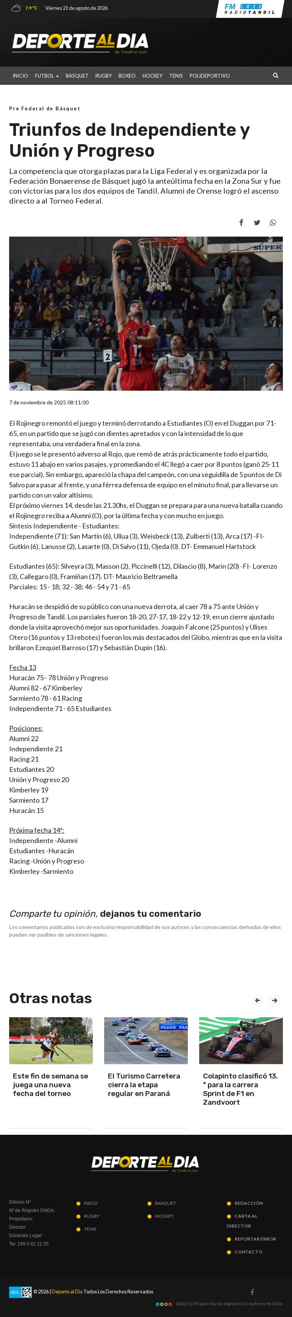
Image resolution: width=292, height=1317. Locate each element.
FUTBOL (45, 76)
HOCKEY (152, 76)
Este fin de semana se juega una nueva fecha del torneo (50, 1085)
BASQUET (77, 76)
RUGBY (103, 76)
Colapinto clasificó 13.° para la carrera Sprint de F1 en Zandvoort (240, 1089)
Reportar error (255, 1239)
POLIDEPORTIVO (210, 76)
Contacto (248, 1252)
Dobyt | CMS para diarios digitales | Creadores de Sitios (229, 1303)
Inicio (20, 76)
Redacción (249, 1203)
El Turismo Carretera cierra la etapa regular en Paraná (144, 1085)
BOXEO (127, 76)
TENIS (176, 76)
